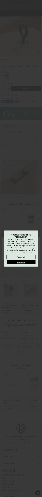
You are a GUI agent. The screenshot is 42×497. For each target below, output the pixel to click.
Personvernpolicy (26, 252)
